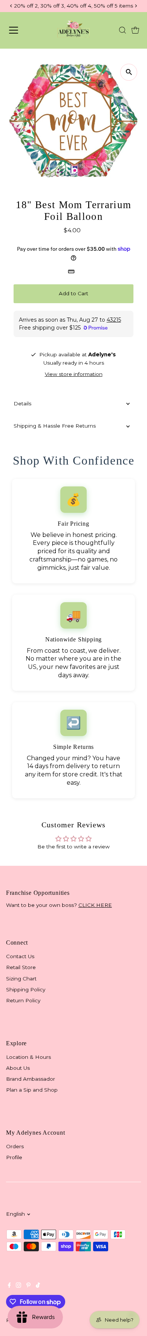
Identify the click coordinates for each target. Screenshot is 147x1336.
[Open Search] (122, 30)
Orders (15, 1146)
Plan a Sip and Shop (32, 1090)
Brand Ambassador (30, 1079)
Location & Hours (28, 1057)
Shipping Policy (25, 989)
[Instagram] (18, 1286)
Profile (14, 1157)
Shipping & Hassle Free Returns (55, 426)
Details (22, 403)
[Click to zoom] (128, 72)
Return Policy (23, 1000)
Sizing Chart (21, 979)
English (15, 1214)
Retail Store (21, 967)
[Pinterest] (28, 1286)
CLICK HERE (95, 905)
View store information (74, 374)
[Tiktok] (38, 1286)
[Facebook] (9, 1286)
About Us (18, 1068)
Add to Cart (73, 293)
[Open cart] (135, 30)
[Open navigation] (22, 30)
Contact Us (20, 956)
